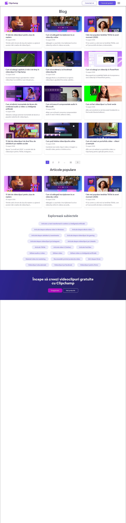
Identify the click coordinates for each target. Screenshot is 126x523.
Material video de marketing (35, 259)
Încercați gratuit (107, 3)
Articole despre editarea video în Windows (49, 229)
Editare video (57, 253)
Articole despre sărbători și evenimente (45, 235)
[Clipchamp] (11, 3)
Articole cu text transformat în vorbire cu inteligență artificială (63, 224)
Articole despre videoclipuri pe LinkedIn (82, 241)
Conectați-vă (89, 3)
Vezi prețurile (70, 290)
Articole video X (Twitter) (62, 247)
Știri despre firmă (94, 259)
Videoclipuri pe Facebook (63, 265)
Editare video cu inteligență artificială (83, 253)
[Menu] (119, 3)
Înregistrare (55, 290)
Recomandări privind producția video (67, 259)
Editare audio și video (37, 253)
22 (71, 162)
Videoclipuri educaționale (37, 265)
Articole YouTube (85, 247)
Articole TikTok (40, 247)
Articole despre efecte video (82, 229)
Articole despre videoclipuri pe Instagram (44, 241)
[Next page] (77, 162)
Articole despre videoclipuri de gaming (80, 235)
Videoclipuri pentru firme (89, 265)
